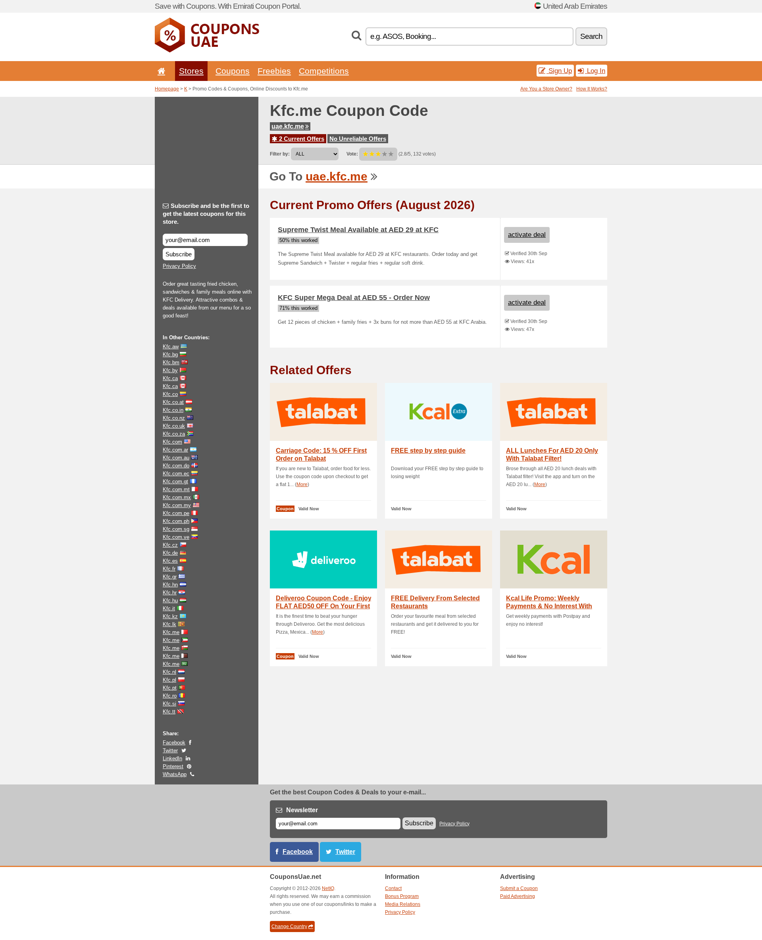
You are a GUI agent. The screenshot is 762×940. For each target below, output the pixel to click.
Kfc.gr (170, 577)
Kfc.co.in (173, 410)
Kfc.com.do (176, 466)
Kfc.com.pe (176, 513)
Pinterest (173, 766)
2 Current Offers (300, 138)
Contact (393, 888)
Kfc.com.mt (176, 489)
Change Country (289, 926)
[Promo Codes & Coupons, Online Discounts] (207, 51)
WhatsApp (175, 774)
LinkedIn (172, 758)
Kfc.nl (169, 672)
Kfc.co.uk (174, 426)
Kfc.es (170, 561)
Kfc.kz (170, 616)
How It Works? (591, 89)
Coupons (233, 70)
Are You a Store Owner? (546, 89)
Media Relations (402, 904)
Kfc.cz (170, 545)
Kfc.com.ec (176, 474)
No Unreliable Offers (357, 138)
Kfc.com (172, 442)
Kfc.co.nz (174, 418)
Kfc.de (170, 553)
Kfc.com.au (176, 458)
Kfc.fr (169, 569)
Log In (595, 71)
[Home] (160, 70)
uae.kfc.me (287, 126)
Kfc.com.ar (175, 450)
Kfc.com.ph (176, 521)
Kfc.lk (169, 624)
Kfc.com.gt (175, 481)
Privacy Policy (179, 266)
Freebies (274, 70)
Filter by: (280, 154)
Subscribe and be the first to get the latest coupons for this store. (206, 213)
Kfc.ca (170, 378)
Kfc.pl (169, 680)
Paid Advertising (517, 896)
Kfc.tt (169, 712)
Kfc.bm (171, 362)
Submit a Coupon (519, 888)
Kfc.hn (170, 585)
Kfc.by (170, 370)
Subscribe (178, 254)
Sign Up (559, 71)
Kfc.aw (171, 347)
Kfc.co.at (173, 402)
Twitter (170, 751)
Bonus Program (402, 896)
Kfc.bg (170, 355)
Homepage (167, 89)
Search (591, 36)
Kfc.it (169, 608)
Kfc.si (169, 704)
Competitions (324, 70)
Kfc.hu (170, 601)
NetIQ (328, 888)
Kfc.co (170, 394)
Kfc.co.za (174, 434)
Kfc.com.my (177, 505)
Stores (191, 70)
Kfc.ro (170, 696)
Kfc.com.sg (176, 529)
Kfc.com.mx (177, 497)
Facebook (174, 743)
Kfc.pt (170, 688)
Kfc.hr (170, 593)
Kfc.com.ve (176, 537)
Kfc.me (171, 632)
